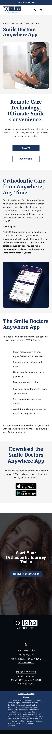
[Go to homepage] (16, 9)
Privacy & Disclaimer (26, 694)
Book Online (26, 158)
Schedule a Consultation (26, 574)
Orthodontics (17, 23)
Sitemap (26, 697)
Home (6, 23)
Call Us (26, 148)
